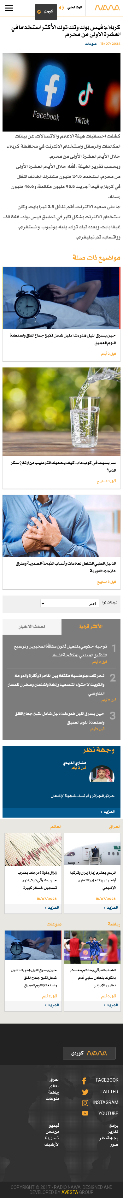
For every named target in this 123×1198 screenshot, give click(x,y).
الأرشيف (51, 1144)
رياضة (53, 1092)
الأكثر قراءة (90, 627)
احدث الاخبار (32, 627)
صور (114, 1144)
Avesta (70, 1192)
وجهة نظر (108, 1138)
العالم (54, 1086)
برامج (113, 1125)
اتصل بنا (52, 1138)
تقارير (113, 1132)
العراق (54, 1080)
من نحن (52, 1132)
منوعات (52, 1098)
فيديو (54, 1125)
